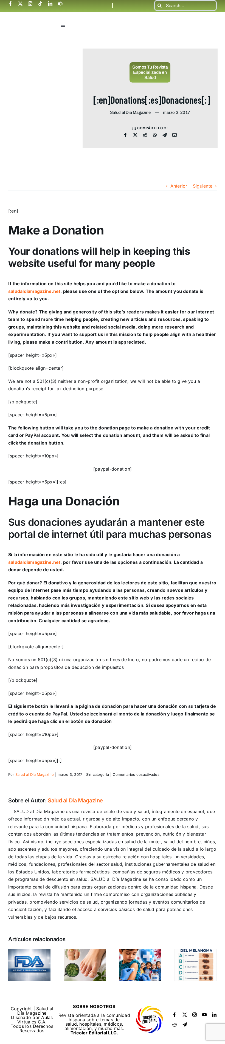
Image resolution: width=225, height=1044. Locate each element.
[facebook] (10, 3)
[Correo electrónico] (174, 135)
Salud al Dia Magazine (34, 774)
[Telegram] (165, 135)
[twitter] (20, 3)
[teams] (60, 3)
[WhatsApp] (155, 135)
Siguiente (202, 186)
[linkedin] (50, 3)
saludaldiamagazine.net (34, 291)
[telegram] (184, 1024)
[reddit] (174, 1024)
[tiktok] (40, 3)
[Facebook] (125, 135)
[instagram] (30, 3)
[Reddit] (145, 135)
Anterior (178, 186)
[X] (135, 135)
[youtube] (204, 1014)
